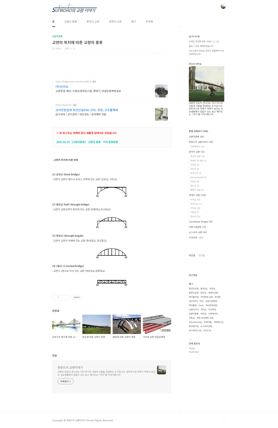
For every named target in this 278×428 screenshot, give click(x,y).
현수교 (194, 185)
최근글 (192, 255)
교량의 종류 (70, 21)
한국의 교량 (93, 21)
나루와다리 (197, 146)
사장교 (194, 181)
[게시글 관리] (66, 297)
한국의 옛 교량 (198, 160)
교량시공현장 (197, 226)
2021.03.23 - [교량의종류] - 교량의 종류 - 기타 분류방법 (87, 142)
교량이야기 (194, 309)
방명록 (149, 21)
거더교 (194, 164)
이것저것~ (196, 237)
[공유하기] (62, 297)
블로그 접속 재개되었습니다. (201, 46)
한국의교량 (194, 292)
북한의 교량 (197, 189)
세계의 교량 (115, 21)
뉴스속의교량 (206, 326)
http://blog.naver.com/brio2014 (73, 81)
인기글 (202, 255)
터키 (202, 301)
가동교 (192, 317)
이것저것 (212, 309)
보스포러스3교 (195, 330)
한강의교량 (194, 288)
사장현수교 (218, 321)
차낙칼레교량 (211, 305)
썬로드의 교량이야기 (70, 367)
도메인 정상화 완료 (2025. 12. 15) (204, 41)
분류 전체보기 (198, 131)
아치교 (194, 168)
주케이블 (208, 321)
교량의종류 (196, 136)
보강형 (217, 296)
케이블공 (193, 305)
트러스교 (195, 173)
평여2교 (203, 288)
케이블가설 (194, 296)
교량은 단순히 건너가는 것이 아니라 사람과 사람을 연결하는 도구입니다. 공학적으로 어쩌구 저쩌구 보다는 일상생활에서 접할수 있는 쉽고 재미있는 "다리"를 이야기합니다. (106, 373)
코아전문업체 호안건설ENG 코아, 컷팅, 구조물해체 (87, 110)
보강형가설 (194, 326)
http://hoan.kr (63, 105)
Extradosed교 (198, 177)
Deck (201, 305)
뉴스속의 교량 (198, 232)
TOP (223, 421)
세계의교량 (213, 292)
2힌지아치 (193, 301)
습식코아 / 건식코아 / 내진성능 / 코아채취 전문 (81, 114)
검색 (215, 6)
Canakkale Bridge (201, 221)
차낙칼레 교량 (206, 296)
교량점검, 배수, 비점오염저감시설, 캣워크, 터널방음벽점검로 (88, 91)
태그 (133, 21)
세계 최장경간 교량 (205, 317)
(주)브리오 (62, 86)
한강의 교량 (197, 156)
